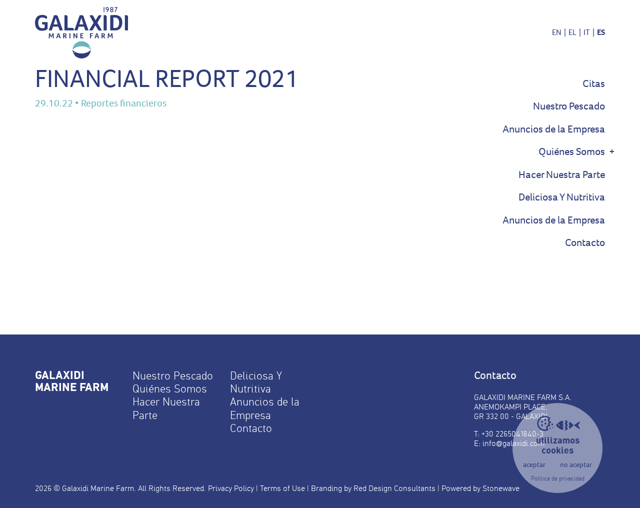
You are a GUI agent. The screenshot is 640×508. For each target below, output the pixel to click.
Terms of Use (282, 488)
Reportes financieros (123, 103)
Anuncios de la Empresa (553, 129)
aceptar (534, 465)
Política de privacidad (557, 478)
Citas (593, 84)
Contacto (585, 242)
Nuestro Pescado (569, 106)
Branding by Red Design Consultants (373, 488)
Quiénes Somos (571, 152)
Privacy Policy (231, 488)
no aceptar (576, 465)
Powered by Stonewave (481, 488)
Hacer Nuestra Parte (561, 174)
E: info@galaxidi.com (509, 443)
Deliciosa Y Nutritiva (561, 197)
